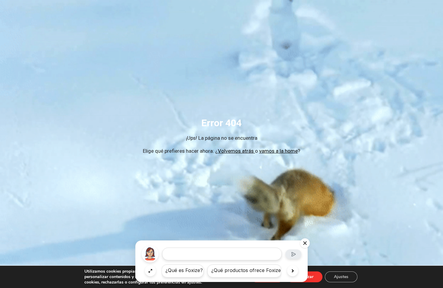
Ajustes (341, 277)
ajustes (194, 282)
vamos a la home (278, 151)
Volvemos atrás (236, 151)
